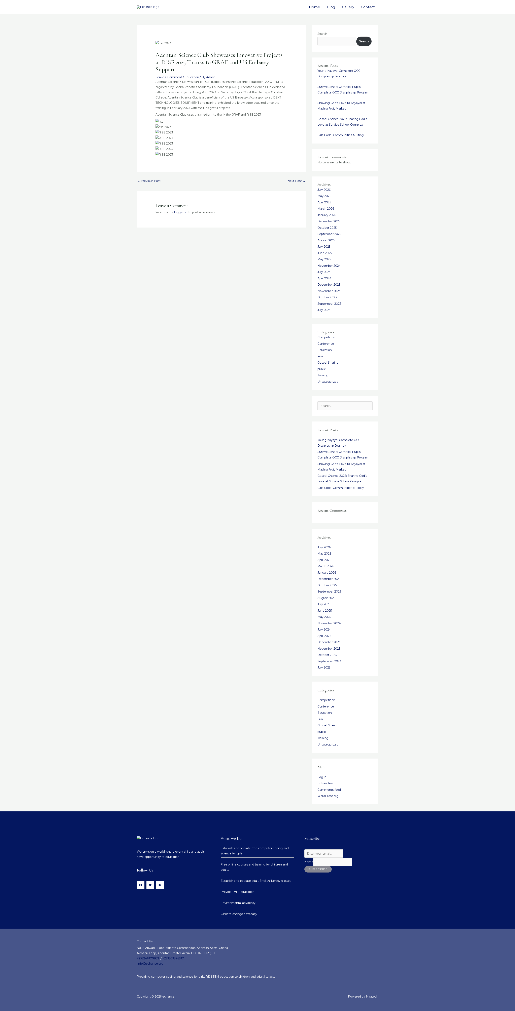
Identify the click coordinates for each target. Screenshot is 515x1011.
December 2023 (328, 284)
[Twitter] (150, 885)
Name (308, 862)
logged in (180, 212)
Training (322, 375)
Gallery (348, 7)
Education (192, 77)
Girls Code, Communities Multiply (340, 135)
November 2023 (328, 291)
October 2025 (327, 228)
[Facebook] (140, 885)
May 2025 (324, 259)
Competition (326, 337)
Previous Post (149, 181)
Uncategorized (327, 381)
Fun (320, 356)
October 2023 (327, 297)
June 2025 (324, 253)
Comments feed (329, 790)
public (321, 369)
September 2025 (329, 234)
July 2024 (324, 272)
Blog (331, 7)
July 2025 (323, 246)
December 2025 (328, 221)
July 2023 (324, 310)
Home (314, 7)
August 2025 (326, 240)
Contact (368, 7)
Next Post (296, 181)
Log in (321, 777)
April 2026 (324, 202)
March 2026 (325, 208)
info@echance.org (150, 963)
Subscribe (318, 869)
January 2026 (326, 215)
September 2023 (329, 304)
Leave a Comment (169, 77)
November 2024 (329, 266)
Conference (325, 344)
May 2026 (324, 196)
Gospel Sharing (328, 362)
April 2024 (324, 278)
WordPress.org (327, 796)
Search (322, 34)
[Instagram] (160, 885)
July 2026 (324, 190)
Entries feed (326, 783)
